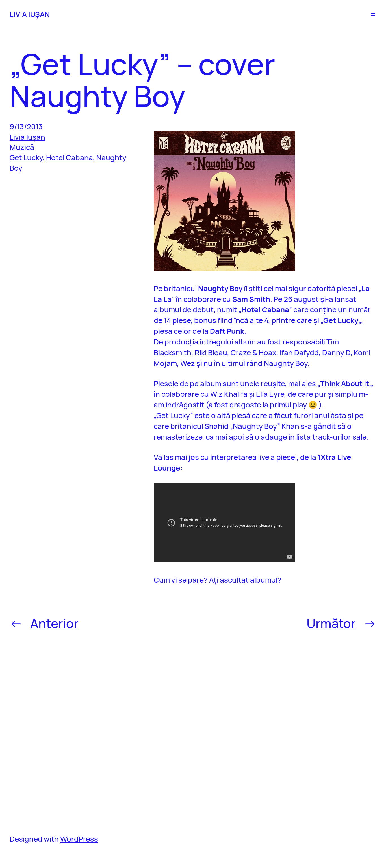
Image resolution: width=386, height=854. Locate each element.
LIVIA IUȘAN (30, 14)
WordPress (79, 839)
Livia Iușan (27, 137)
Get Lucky (26, 157)
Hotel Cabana (69, 157)
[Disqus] (265, 731)
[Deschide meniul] (373, 14)
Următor (331, 623)
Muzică (22, 147)
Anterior (54, 623)
